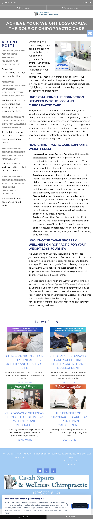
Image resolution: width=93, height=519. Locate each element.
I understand (80, 506)
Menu (85, 2)
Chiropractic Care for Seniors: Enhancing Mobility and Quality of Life (13, 57)
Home (5, 454)
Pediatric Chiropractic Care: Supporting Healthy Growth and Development (14, 89)
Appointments (70, 8)
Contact (86, 454)
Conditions (45, 454)
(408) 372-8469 (11, 2)
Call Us (24, 517)
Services (56, 454)
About (11, 454)
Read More (24, 382)
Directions (24, 8)
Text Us (71, 517)
